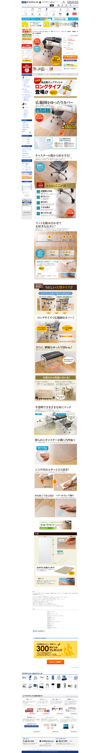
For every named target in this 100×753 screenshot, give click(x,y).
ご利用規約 (66, 749)
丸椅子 (25, 84)
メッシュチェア (26, 91)
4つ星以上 (28, 137)
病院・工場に (24, 151)
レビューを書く (36, 35)
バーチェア (26, 83)
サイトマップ (70, 749)
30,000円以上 (24, 129)
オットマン (26, 115)
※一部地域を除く (70, 43)
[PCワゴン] (39, 14)
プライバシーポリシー (60, 749)
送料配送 (38, 749)
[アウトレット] (74, 14)
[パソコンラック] (60, 9)
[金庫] (60, 14)
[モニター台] (74, 9)
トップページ (30, 749)
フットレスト (26, 113)
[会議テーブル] (39, 9)
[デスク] (25, 9)
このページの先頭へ (75, 667)
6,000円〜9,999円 (25, 125)
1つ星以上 (28, 143)
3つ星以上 (28, 139)
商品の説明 (40, 74)
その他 (25, 116)
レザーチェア (26, 90)
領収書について (45, 749)
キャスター (26, 109)
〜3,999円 (24, 122)
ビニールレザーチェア (27, 92)
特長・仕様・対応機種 (55, 74)
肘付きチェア (26, 98)
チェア (26, 77)
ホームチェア (26, 82)
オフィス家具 (27, 196)
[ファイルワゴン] (32, 14)
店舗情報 (49, 749)
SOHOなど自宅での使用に (26, 157)
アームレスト (26, 110)
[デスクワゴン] (46, 14)
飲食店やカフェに (25, 155)
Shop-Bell (26, 195)
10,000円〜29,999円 (25, 127)
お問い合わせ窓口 (54, 749)
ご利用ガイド (34, 749)
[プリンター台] (67, 9)
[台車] (53, 14)
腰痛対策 (25, 114)
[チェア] (46, 9)
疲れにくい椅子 (26, 100)
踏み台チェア (26, 99)
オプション (26, 107)
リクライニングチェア (27, 95)
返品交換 (41, 749)
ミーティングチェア (27, 86)
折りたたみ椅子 (26, 85)
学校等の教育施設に (25, 153)
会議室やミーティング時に (26, 149)
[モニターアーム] (25, 14)
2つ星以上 (28, 141)
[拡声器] (67, 14)
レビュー (71, 74)
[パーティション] (53, 9)
